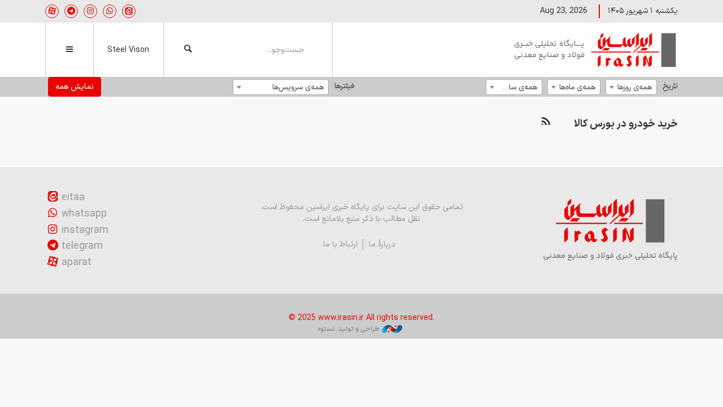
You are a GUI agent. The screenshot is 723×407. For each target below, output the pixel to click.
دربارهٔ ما (382, 244)
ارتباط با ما (340, 244)
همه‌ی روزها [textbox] (634, 87)
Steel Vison (128, 50)
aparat (77, 262)
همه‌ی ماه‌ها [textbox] (577, 87)
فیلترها (344, 86)
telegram (82, 246)
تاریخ (670, 86)
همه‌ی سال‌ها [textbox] (517, 87)
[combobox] (631, 87)
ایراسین (596, 50)
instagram (85, 230)
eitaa (73, 197)
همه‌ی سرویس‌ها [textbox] (298, 87)
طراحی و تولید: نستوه (348, 329)
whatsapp (84, 214)
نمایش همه (74, 87)
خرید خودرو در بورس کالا (626, 124)
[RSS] (545, 122)
